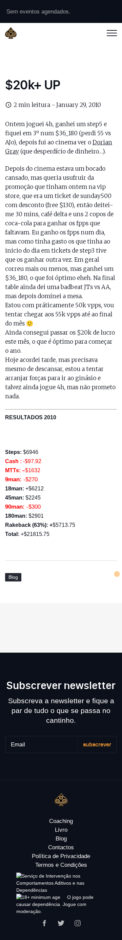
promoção (19, 187)
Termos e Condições (61, 865)
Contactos (61, 847)
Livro (61, 830)
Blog (13, 577)
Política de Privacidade (61, 856)
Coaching (61, 821)
